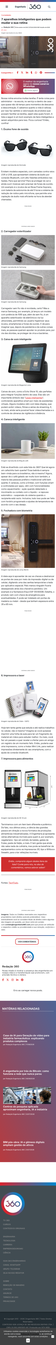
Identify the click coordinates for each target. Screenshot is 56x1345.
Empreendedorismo (13, 1249)
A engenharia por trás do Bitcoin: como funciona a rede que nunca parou (26, 1072)
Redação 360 (10, 966)
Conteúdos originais (14, 1228)
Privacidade (9, 1301)
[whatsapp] (27, 73)
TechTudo (13, 882)
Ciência (7, 1253)
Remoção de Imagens (13, 1285)
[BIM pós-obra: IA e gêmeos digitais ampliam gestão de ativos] (27, 1131)
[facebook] (17, 73)
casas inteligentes (33, 397)
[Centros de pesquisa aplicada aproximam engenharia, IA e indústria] (27, 1095)
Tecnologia (9, 1240)
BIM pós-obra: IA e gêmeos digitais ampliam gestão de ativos (23, 1144)
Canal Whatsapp (12, 1265)
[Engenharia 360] (28, 6)
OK (28, 1340)
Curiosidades (6, 15)
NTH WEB (46, 1327)
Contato (7, 1289)
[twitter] (22, 73)
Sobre (6, 1281)
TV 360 (6, 1220)
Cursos (7, 1224)
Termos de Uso (10, 1297)
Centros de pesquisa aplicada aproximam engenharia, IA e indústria (25, 1108)
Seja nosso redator (13, 1273)
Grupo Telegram (11, 1269)
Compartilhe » (7, 73)
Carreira (7, 1244)
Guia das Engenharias (14, 1261)
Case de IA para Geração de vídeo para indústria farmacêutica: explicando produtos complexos (26, 1038)
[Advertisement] (28, 215)
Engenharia (9, 1236)
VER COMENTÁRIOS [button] (27, 942)
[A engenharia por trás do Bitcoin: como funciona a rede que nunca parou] (27, 1060)
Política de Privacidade (30, 1334)
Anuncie (7, 1293)
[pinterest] (41, 73)
